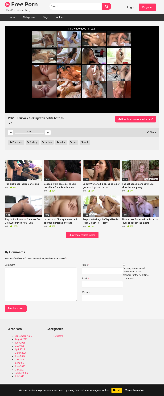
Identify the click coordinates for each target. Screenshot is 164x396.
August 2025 (21, 339)
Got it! (116, 390)
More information (134, 390)
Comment (10, 265)
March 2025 (21, 353)
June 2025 (20, 342)
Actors (60, 17)
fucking (33, 142)
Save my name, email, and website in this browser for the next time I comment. (136, 273)
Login (130, 7)
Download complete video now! (137, 119)
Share (152, 132)
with (86, 142)
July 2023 (19, 363)
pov (75, 142)
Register (147, 7)
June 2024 (20, 356)
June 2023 (20, 366)
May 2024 (20, 359)
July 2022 (19, 376)
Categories (29, 17)
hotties (48, 142)
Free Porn (24, 4)
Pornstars (17, 142)
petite (62, 142)
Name (85, 265)
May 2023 (20, 369)
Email (85, 278)
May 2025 (20, 346)
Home (12, 17)
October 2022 (21, 373)
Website (86, 292)
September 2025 (23, 336)
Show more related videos (82, 235)
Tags (46, 17)
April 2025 (20, 349)
